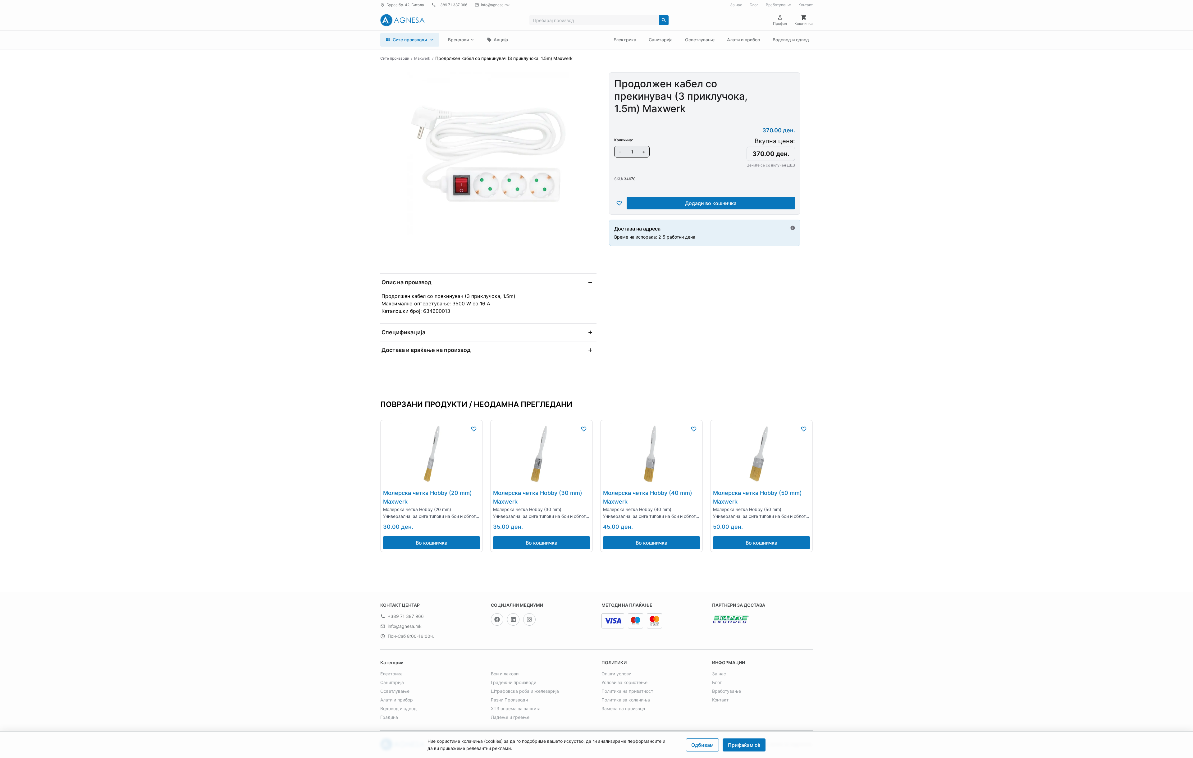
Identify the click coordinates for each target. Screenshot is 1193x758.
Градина (389, 717)
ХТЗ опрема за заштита (516, 708)
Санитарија (661, 39)
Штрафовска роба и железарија (525, 691)
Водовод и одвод (791, 39)
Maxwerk (422, 58)
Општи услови (616, 673)
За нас (736, 4)
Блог (754, 4)
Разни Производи (509, 699)
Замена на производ (623, 708)
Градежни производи (513, 682)
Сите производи (394, 58)
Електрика (625, 39)
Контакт (805, 4)
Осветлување (700, 39)
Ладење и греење (510, 717)
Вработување (778, 4)
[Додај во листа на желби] (619, 203)
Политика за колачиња (625, 699)
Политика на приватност (627, 691)
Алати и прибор (743, 39)
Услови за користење (624, 682)
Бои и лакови (505, 673)
